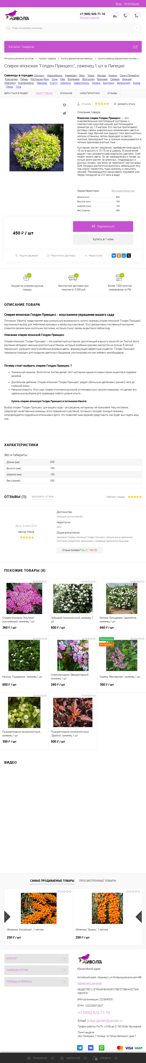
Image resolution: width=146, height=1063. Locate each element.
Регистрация (131, 3)
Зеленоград (123, 83)
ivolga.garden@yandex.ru (104, 1021)
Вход (118, 3)
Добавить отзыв (43, 496)
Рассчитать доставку (63, 255)
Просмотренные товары (97, 881)
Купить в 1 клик (103, 239)
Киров (136, 83)
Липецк (96, 83)
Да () (84, 550)
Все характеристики (123, 190)
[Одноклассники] (119, 255)
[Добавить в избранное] (64, 105)
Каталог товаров (21, 47)
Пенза (9, 86)
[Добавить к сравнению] (64, 113)
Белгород (108, 83)
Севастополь (81, 83)
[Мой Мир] (124, 255)
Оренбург (65, 83)
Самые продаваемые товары (52, 881)
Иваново (42, 83)
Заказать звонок (89, 17)
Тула (18, 86)
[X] (129, 255)
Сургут (54, 83)
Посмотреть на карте (89, 983)
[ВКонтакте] (114, 255)
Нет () (93, 550)
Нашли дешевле (28, 255)
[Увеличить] (36, 147)
